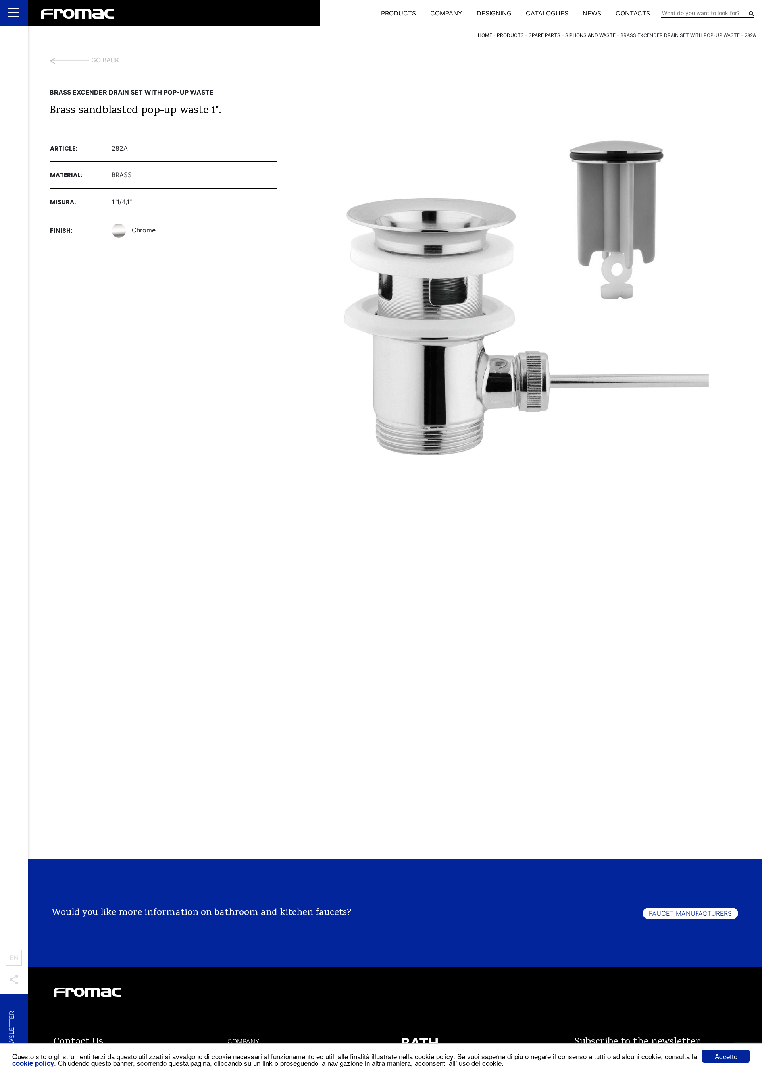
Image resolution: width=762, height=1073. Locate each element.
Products (398, 13)
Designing (494, 13)
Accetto (726, 1056)
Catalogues (547, 13)
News (592, 13)
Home (485, 35)
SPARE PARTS (544, 35)
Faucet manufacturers (690, 913)
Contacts (633, 13)
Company (446, 13)
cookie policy (33, 1063)
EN (14, 958)
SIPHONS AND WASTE (590, 35)
